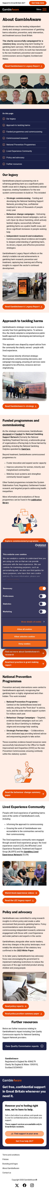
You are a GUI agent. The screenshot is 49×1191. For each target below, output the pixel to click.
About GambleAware (11, 1168)
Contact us (7, 1173)
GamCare (25, 449)
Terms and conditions (11, 1155)
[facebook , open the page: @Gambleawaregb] (24, 1185)
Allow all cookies (24, 629)
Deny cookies (24, 644)
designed (7, 434)
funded (18, 434)
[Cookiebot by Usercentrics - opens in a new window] (35, 545)
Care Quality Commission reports (22, 1046)
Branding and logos (10, 1164)
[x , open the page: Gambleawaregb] (17, 1185)
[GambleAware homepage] (11, 9)
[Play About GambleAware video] (24, 89)
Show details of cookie (31, 622)
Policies (6, 1159)
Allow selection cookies (24, 636)
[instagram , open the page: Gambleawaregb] (32, 1185)
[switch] (42, 596)
